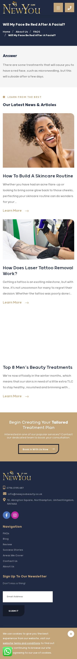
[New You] (21, 7)
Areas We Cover (13, 555)
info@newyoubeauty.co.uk (25, 494)
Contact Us (10, 561)
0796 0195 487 (15, 487)
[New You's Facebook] (7, 515)
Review (7, 544)
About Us (8, 566)
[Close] (71, 634)
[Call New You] (69, 7)
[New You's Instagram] (15, 515)
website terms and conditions (21, 643)
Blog (6, 538)
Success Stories (13, 549)
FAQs (6, 533)
